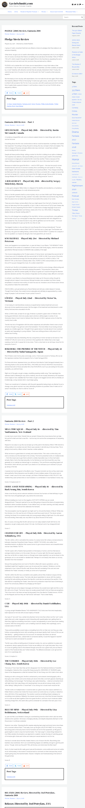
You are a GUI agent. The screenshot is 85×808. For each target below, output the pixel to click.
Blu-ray (80, 99)
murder (74, 179)
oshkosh (74, 192)
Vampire (74, 218)
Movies (7, 34)
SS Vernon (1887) (77, 74)
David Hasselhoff (76, 117)
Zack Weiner (19, 106)
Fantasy (74, 150)
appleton (74, 99)
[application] (38, 12)
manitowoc (74, 177)
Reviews (12, 34)
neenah (74, 182)
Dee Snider (74, 123)
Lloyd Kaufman (75, 174)
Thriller (56, 104)
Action (80, 94)
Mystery (38, 104)
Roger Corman (75, 201)
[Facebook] (72, 4)
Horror (33, 104)
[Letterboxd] (82, 4)
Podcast (75, 196)
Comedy (75, 108)
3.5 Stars (9, 104)
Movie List (80, 177)
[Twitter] (75, 4)
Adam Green (76, 97)
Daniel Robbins (17, 104)
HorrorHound (75, 163)
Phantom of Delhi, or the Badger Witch (77, 54)
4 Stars (74, 94)
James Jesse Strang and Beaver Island (76, 42)
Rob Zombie (75, 199)
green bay (75, 155)
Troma (80, 216)
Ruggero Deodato (75, 204)
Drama (75, 132)
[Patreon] (80, 4)
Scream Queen (76, 207)
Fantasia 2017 (75, 138)
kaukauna (75, 171)
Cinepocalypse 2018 (76, 103)
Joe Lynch (74, 166)
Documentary (75, 125)
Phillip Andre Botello (47, 104)
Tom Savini (75, 216)
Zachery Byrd (11, 106)
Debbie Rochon (76, 120)
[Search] (82, 17)
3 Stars (74, 86)
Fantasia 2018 (26, 104)
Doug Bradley (75, 128)
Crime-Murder (75, 113)
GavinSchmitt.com (21, 3)
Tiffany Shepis (76, 213)
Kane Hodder (76, 168)
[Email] (77, 4)
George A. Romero (77, 153)
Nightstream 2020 (77, 187)
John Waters (80, 166)
